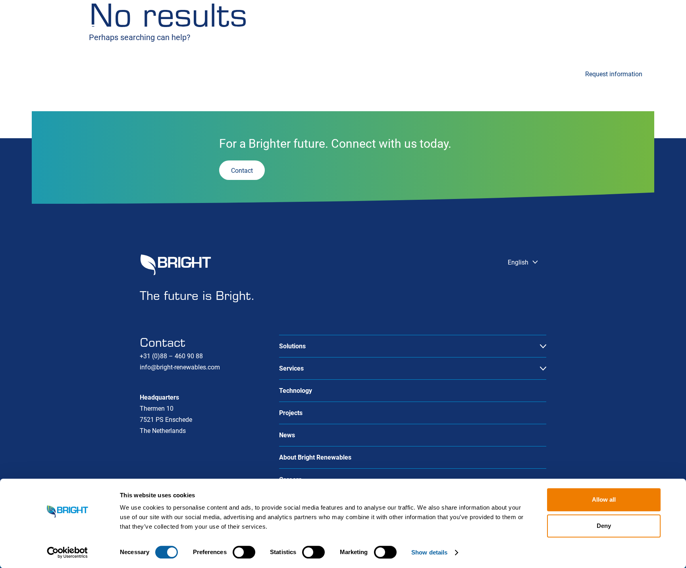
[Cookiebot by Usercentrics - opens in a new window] (67, 552)
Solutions (45, 73)
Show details (429, 552)
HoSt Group (561, 31)
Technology (211, 73)
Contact (643, 31)
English (457, 31)
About (605, 31)
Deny (604, 525)
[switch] (244, 552)
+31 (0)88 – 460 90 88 (171, 356)
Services (126, 73)
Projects (289, 73)
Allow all (604, 499)
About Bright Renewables (315, 457)
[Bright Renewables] (63, 32)
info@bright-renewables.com (180, 367)
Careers (515, 31)
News (367, 73)
